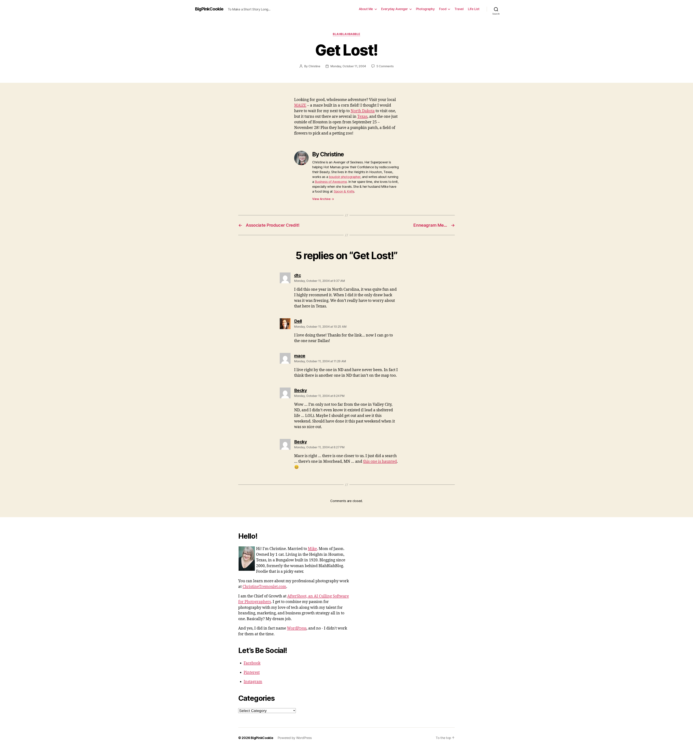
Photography (425, 9)
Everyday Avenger (394, 9)
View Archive (323, 199)
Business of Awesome (331, 182)
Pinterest (252, 672)
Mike (312, 548)
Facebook (252, 663)
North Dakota (363, 111)
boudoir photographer (344, 177)
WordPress (296, 628)
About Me (366, 9)
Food (442, 9)
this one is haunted (380, 461)
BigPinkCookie (209, 9)
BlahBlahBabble (346, 34)
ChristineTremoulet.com (264, 586)
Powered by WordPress (295, 738)
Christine (314, 66)
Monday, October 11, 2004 (348, 66)
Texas (362, 116)
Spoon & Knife (344, 191)
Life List (474, 9)
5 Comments (384, 66)
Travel (458, 9)
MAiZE (300, 105)
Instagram (253, 681)
